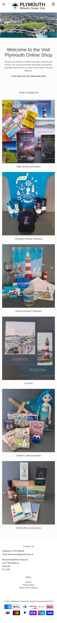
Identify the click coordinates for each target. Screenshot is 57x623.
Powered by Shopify (28, 601)
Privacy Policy (28, 585)
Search (29, 582)
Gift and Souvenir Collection (28, 311)
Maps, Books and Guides (28, 166)
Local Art (28, 383)
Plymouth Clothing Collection (28, 239)
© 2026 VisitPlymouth (11, 601)
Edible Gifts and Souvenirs (28, 528)
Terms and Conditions (28, 588)
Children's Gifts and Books (28, 455)
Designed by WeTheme (44, 601)
